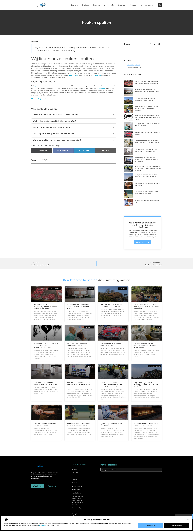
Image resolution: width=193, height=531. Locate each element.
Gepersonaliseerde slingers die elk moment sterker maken (78, 424)
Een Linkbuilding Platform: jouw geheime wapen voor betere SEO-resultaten (77, 500)
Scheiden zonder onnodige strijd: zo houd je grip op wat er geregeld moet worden (147, 117)
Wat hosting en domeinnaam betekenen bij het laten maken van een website (147, 159)
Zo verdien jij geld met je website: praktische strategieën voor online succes (77, 512)
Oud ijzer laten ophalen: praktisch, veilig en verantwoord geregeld (146, 384)
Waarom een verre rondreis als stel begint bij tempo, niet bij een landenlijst (146, 108)
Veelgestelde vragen (134, 68)
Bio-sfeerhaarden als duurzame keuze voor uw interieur (146, 424)
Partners (96, 5)
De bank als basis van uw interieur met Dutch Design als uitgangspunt (145, 345)
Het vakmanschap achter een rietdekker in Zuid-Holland (112, 305)
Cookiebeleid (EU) (77, 483)
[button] (188, 520)
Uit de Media (76, 489)
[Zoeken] (160, 5)
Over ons (74, 5)
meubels (102, 88)
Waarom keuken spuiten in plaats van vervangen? (73, 115)
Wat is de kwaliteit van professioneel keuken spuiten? (73, 140)
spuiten (98, 75)
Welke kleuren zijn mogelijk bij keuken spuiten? (73, 121)
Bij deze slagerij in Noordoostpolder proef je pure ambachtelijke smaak (45, 306)
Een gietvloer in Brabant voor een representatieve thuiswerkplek (46, 383)
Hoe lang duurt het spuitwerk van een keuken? (73, 134)
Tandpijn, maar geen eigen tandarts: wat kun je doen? (77, 344)
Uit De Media (109, 5)
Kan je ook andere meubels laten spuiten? (73, 127)
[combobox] (149, 5)
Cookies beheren (176, 525)
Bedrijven (34, 41)
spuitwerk (38, 86)
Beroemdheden (77, 486)
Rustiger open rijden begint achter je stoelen (111, 344)
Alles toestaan (150, 525)
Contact (132, 5)
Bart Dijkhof (73, 75)
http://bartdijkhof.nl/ (38, 99)
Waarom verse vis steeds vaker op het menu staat (45, 424)
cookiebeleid (43, 525)
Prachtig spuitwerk (133, 65)
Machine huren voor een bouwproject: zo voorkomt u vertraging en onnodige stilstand (148, 168)
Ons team (85, 5)
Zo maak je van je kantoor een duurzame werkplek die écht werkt (78, 306)
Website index (76, 493)
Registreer (121, 5)
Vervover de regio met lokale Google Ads (111, 424)
